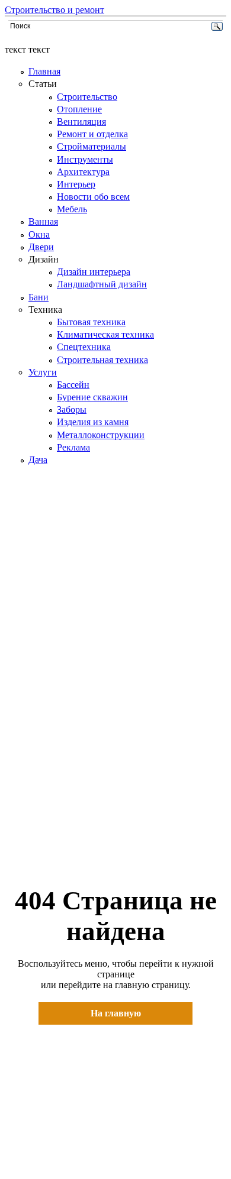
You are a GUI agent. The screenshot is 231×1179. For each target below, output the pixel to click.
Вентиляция (81, 121)
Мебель (72, 209)
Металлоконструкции (101, 435)
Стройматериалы (91, 146)
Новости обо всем (93, 197)
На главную (116, 1013)
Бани (38, 297)
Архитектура (83, 172)
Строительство (87, 97)
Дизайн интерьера (93, 272)
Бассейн (73, 385)
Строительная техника (102, 360)
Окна (39, 234)
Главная (44, 71)
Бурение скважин (92, 397)
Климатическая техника (105, 334)
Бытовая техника (91, 322)
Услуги (42, 372)
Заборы (71, 409)
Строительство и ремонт (54, 10)
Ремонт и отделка (92, 134)
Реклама (73, 447)
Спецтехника (84, 347)
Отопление (79, 109)
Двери (41, 247)
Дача (37, 460)
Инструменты (85, 159)
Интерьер (76, 184)
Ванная (43, 221)
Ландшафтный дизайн (102, 284)
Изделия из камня (93, 422)
